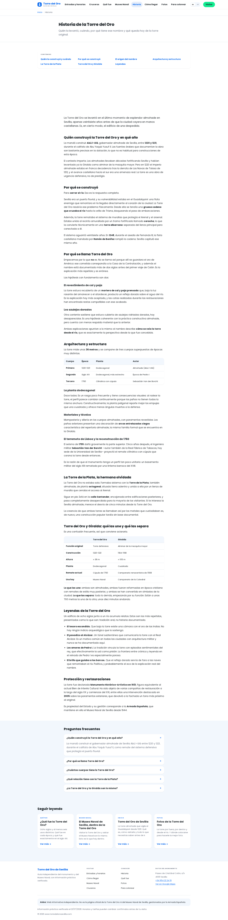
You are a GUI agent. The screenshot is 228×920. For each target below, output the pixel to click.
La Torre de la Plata (51, 64)
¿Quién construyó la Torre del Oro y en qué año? (94, 737)
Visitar (209, 4)
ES (193, 4)
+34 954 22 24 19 (163, 880)
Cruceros (94, 4)
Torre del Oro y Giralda (90, 64)
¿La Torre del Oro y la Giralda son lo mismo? (92, 788)
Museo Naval (122, 4)
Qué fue (107, 4)
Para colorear (178, 4)
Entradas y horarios (75, 4)
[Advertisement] (116, 92)
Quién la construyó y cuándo (56, 59)
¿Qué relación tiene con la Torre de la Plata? (92, 779)
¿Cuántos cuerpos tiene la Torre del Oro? (90, 770)
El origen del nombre (126, 59)
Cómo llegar (151, 4)
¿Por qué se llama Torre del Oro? (85, 761)
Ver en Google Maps (165, 884)
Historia (137, 4)
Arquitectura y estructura (167, 59)
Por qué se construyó (89, 59)
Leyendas (120, 64)
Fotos (164, 4)
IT (198, 4)
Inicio (39, 12)
